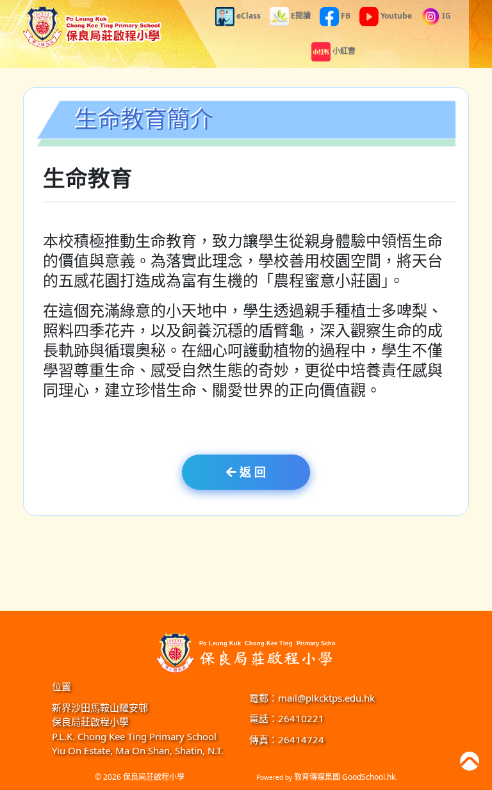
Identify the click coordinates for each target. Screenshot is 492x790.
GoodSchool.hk (368, 776)
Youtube (395, 15)
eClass (247, 15)
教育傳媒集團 (317, 776)
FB (344, 15)
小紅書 (343, 50)
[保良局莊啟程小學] (246, 651)
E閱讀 (300, 15)
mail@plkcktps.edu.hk (326, 697)
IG (445, 15)
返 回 (251, 472)
